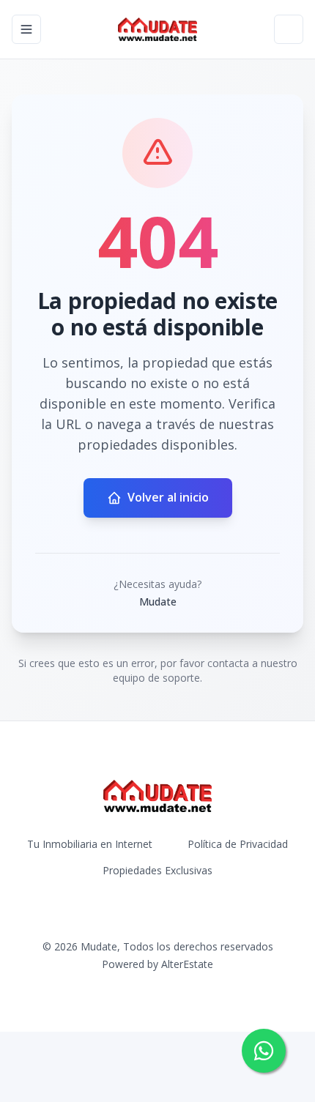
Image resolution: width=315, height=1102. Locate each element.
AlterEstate (187, 964)
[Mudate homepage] (157, 29)
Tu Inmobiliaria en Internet (89, 844)
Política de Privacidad (238, 844)
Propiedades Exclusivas (157, 870)
